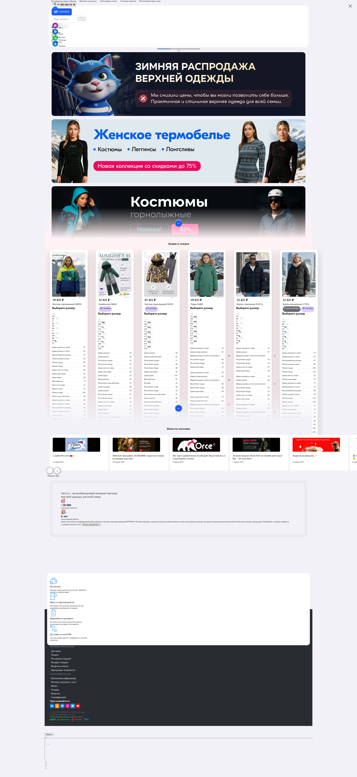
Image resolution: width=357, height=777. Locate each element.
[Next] (57, 470)
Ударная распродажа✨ (305, 455)
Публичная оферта (57, 716)
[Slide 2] (178, 48)
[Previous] (49, 470)
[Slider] (178, 117)
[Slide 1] (164, 48)
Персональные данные (74, 716)
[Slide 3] (193, 48)
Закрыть (49, 734)
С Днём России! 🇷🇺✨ (64, 455)
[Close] (46, 737)
